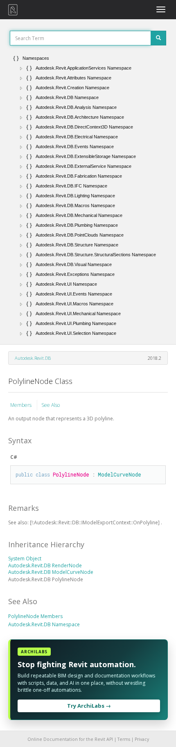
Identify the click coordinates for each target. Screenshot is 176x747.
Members (21, 405)
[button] (21, 68)
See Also (50, 405)
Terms (123, 739)
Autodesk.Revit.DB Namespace (44, 624)
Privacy (142, 739)
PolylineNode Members (35, 616)
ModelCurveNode (119, 474)
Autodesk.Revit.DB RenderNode (45, 565)
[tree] (88, 195)
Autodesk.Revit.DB (33, 358)
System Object (24, 558)
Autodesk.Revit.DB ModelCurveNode (50, 572)
